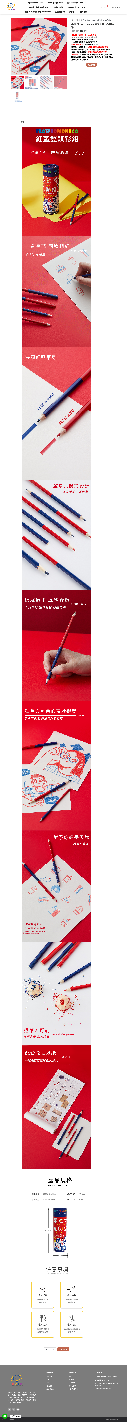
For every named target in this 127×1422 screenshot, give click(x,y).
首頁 (72, 20)
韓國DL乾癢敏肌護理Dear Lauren (38, 11)
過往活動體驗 (60, 11)
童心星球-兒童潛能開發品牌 (111, 1419)
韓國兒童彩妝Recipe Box (77, 2)
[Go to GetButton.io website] (5, 1420)
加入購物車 (91, 65)
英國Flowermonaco (36, 2)
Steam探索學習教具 (75, 7)
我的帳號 (83, 11)
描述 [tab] (22, 122)
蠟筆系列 (79, 20)
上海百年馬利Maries (55, 2)
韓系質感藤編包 (58, 7)
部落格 (71, 11)
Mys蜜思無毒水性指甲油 (38, 7)
